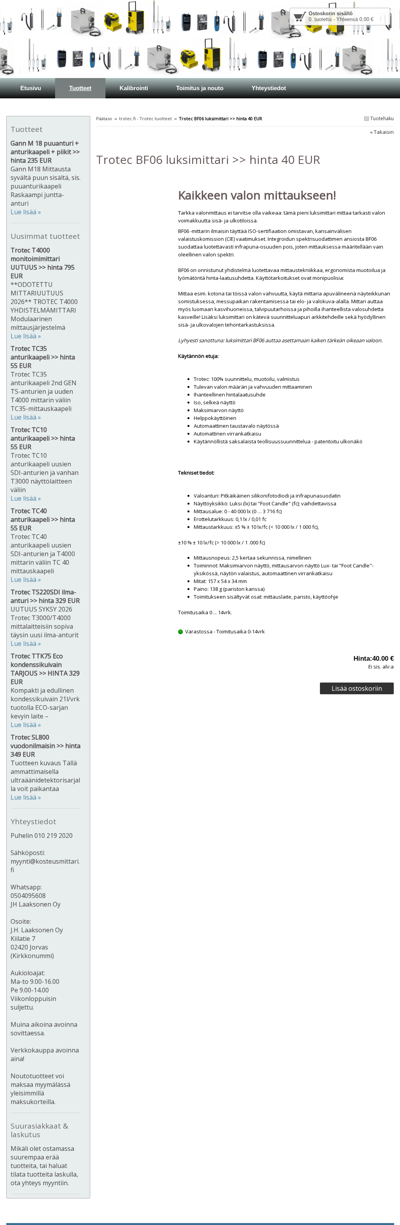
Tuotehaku (381, 118)
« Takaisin (382, 131)
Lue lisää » (26, 212)
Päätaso (104, 118)
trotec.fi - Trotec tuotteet (145, 118)
